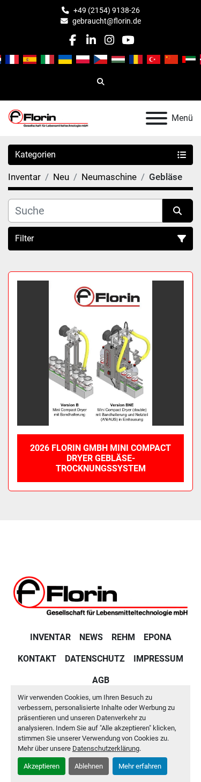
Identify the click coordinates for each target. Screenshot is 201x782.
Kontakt (37, 659)
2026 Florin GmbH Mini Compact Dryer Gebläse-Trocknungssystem (100, 458)
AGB (100, 680)
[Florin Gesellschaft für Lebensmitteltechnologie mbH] (100, 595)
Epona (158, 637)
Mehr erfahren (139, 766)
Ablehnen (89, 766)
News (91, 637)
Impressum (158, 659)
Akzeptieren (41, 766)
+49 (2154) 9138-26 (106, 10)
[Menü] (156, 118)
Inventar (50, 637)
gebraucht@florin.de (106, 21)
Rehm (123, 637)
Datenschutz (95, 659)
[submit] (177, 211)
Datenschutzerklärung (105, 748)
